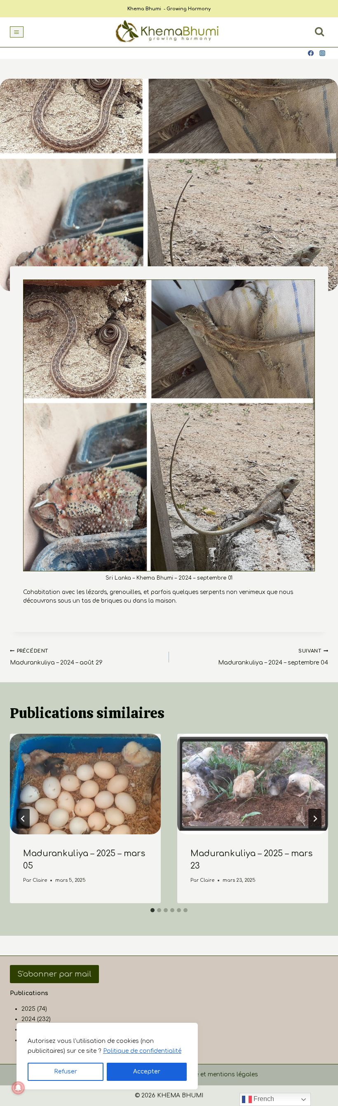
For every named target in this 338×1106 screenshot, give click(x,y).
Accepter (146, 1071)
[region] (107, 1056)
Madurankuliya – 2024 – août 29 (56, 657)
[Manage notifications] (18, 1087)
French (263, 1098)
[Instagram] (322, 53)
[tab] (152, 910)
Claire (40, 880)
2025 (28, 1009)
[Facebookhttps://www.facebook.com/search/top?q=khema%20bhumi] (311, 53)
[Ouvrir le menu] (16, 32)
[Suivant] (315, 819)
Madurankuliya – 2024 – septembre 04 (273, 657)
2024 (28, 1019)
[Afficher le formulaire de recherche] (319, 31)
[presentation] (85, 784)
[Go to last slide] (23, 819)
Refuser (65, 1071)
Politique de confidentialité (142, 1051)
